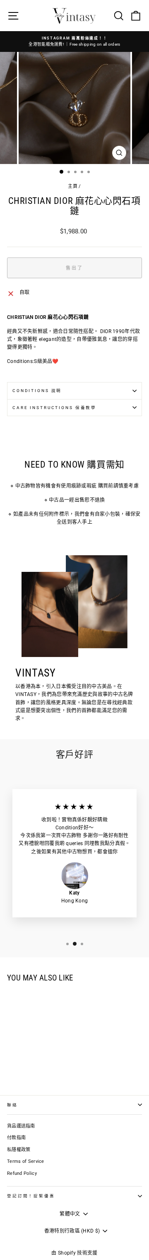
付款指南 (16, 1137)
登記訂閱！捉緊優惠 (31, 1196)
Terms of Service (25, 1161)
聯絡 (12, 1105)
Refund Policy (22, 1173)
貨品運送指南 (21, 1126)
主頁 (72, 186)
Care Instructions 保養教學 (54, 407)
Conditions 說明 (37, 390)
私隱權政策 (19, 1149)
